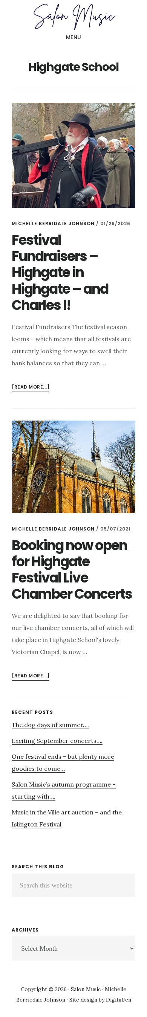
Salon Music (73, 16)
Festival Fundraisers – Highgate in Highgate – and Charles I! (60, 272)
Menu (73, 37)
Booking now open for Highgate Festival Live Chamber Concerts (72, 570)
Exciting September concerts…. (57, 740)
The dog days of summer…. (50, 725)
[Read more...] (30, 387)
